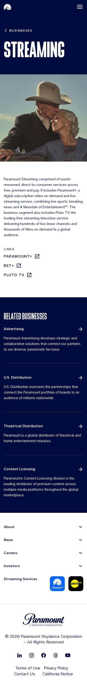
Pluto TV (14, 275)
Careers (10, 553)
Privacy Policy (56, 668)
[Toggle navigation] (79, 6)
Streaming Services (20, 579)
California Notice (57, 673)
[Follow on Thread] (55, 655)
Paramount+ (18, 256)
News (8, 540)
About (9, 527)
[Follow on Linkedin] (19, 655)
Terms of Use (27, 668)
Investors (12, 566)
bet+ (9, 265)
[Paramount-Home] (7, 7)
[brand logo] (43, 619)
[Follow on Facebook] (43, 655)
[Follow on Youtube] (68, 655)
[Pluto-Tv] (75, 583)
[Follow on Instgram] (31, 655)
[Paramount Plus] (57, 583)
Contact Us (24, 673)
